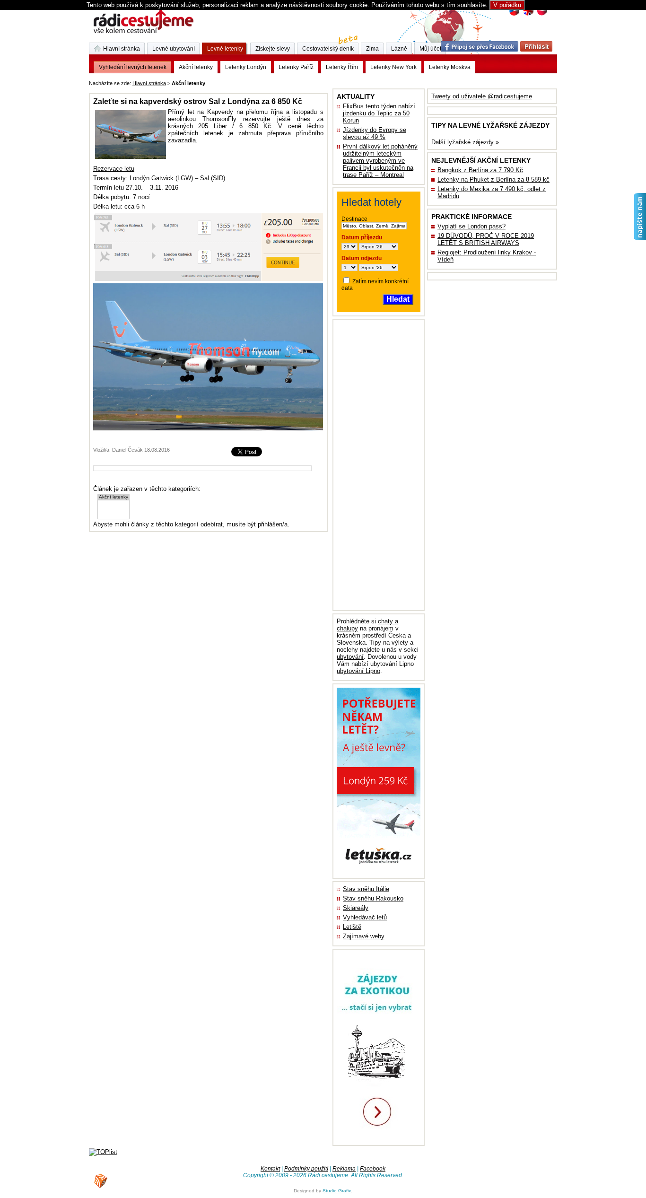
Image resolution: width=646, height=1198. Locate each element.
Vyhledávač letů (365, 917)
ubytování (350, 656)
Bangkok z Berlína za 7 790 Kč (480, 170)
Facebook (372, 1168)
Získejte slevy (272, 48)
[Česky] (514, 14)
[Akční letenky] (113, 497)
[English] (528, 14)
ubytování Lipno (358, 670)
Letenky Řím (342, 67)
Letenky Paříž (296, 67)
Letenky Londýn (245, 67)
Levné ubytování (173, 48)
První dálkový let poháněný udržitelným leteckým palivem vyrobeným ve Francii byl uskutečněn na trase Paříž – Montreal (380, 160)
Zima (372, 48)
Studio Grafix (337, 1190)
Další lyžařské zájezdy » (465, 142)
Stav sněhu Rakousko (373, 898)
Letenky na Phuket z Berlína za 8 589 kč (493, 179)
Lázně (399, 48)
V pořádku (507, 5)
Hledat (398, 299)
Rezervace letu (113, 168)
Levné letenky (225, 48)
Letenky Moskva (450, 67)
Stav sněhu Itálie (366, 888)
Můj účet (430, 48)
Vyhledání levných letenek (132, 67)
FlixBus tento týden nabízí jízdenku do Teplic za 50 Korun (379, 113)
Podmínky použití (306, 1168)
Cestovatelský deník (328, 48)
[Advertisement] (324, 81)
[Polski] (542, 14)
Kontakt (270, 1168)
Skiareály (355, 907)
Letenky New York (393, 67)
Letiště (352, 926)
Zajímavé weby (363, 936)
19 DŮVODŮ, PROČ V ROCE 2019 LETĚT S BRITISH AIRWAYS (485, 239)
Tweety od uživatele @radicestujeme (481, 96)
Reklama (344, 1168)
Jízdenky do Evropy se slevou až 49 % (374, 133)
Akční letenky (196, 67)
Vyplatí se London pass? (471, 226)
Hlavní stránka (149, 83)
